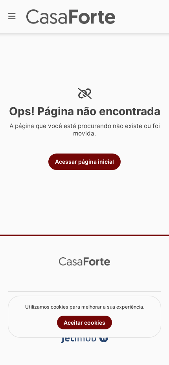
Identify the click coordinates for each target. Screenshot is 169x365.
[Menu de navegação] (11, 16)
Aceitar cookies (84, 322)
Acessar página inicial (84, 161)
